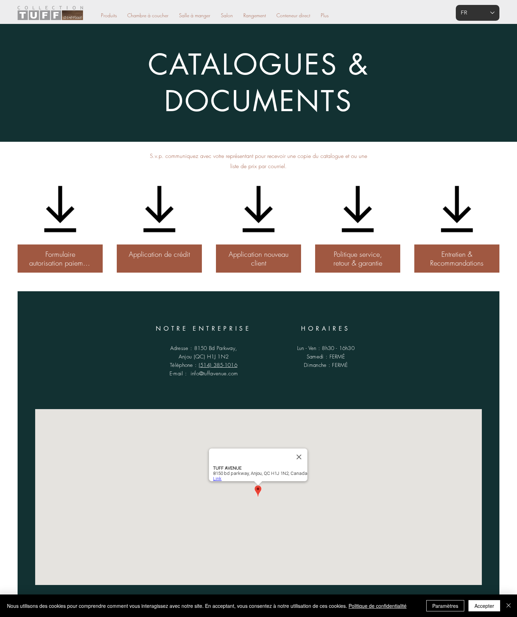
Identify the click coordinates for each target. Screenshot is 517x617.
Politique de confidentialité (378, 605)
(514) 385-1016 (218, 365)
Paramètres (445, 605)
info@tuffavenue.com (214, 373)
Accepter (484, 605)
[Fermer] (508, 605)
